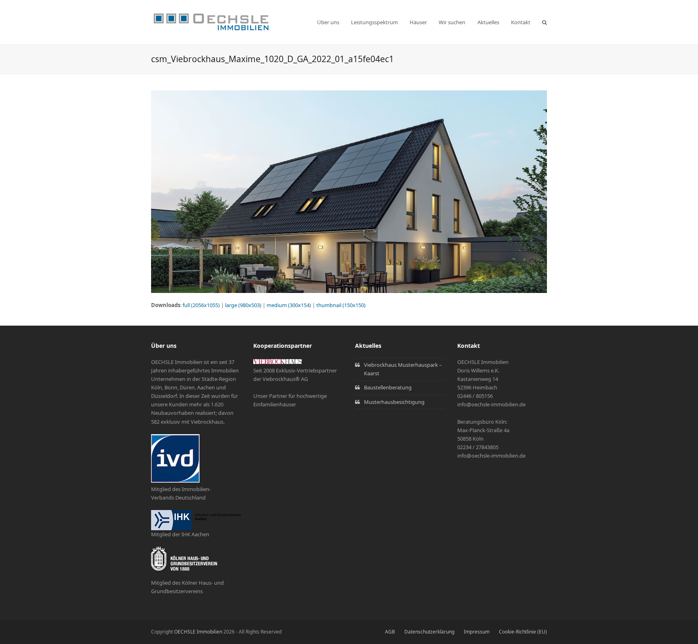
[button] (544, 22)
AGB (390, 631)
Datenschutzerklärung (429, 631)
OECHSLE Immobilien (198, 631)
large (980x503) (243, 305)
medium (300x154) (289, 305)
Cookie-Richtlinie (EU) (523, 631)
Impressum (477, 631)
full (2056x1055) (201, 305)
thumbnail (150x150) (341, 305)
